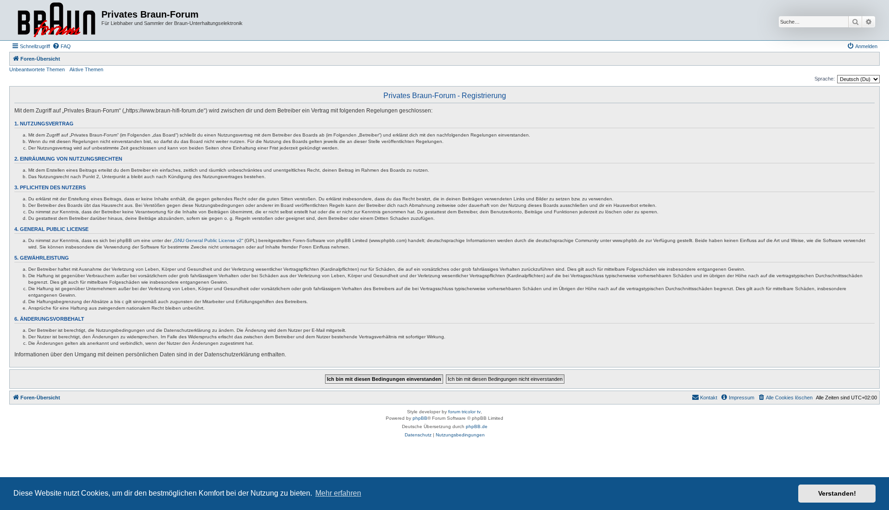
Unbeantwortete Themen (37, 69)
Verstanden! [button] (837, 493)
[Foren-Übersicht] (56, 20)
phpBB (420, 418)
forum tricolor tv (464, 411)
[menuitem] (61, 46)
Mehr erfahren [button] (338, 493)
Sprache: (824, 78)
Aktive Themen (86, 69)
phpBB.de (477, 426)
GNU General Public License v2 (208, 240)
